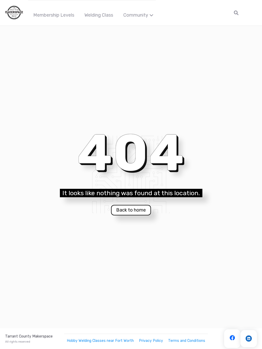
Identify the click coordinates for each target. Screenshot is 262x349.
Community (135, 15)
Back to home (131, 210)
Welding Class (98, 15)
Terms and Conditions (186, 341)
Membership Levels (53, 15)
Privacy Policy (151, 341)
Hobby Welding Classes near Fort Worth (100, 341)
